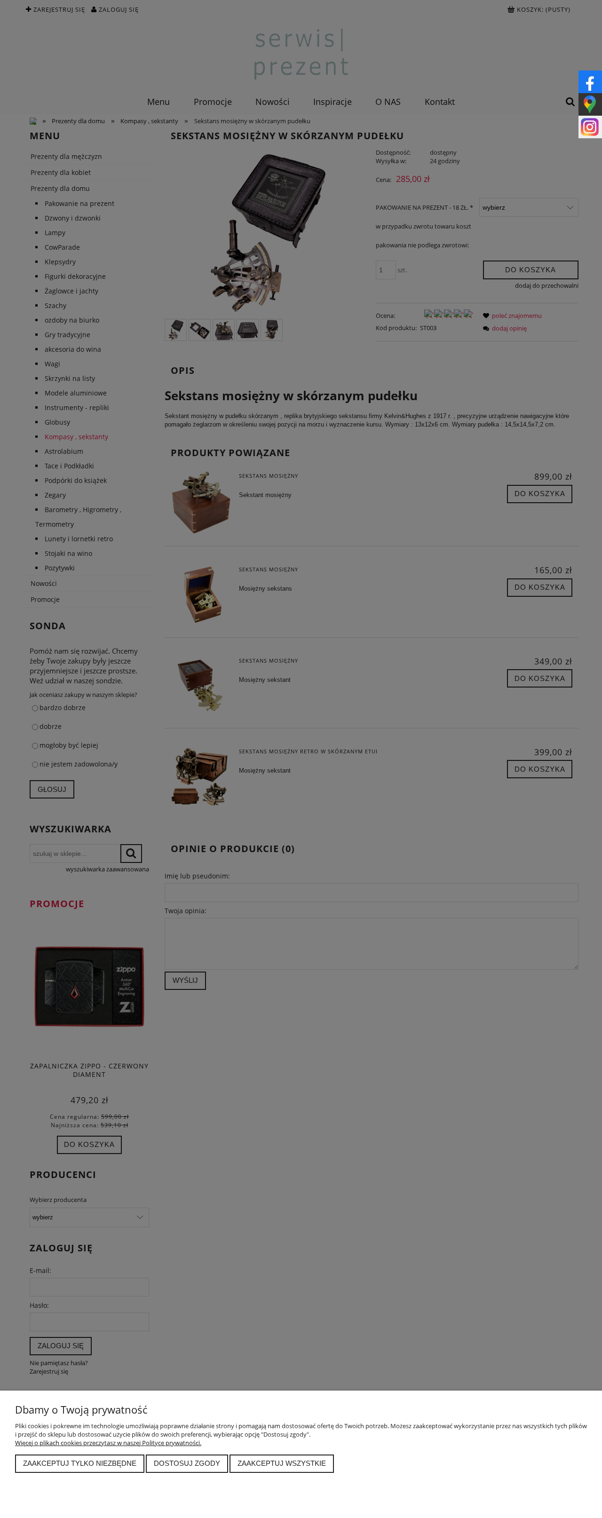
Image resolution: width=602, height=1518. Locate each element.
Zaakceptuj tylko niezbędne (79, 1463)
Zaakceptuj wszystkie (282, 1463)
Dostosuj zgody (187, 1463)
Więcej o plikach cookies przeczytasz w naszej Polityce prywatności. (108, 1443)
